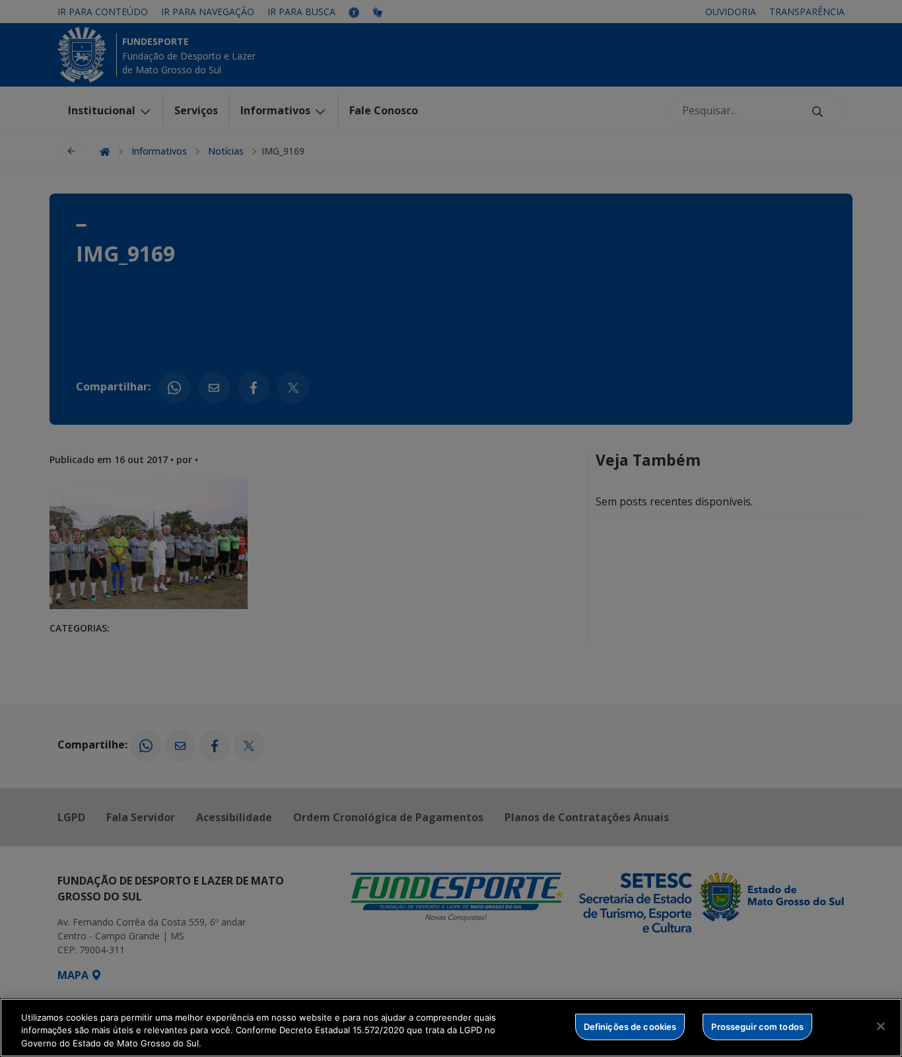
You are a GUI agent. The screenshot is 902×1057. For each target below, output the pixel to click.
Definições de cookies (630, 1026)
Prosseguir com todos (757, 1026)
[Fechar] (880, 1025)
